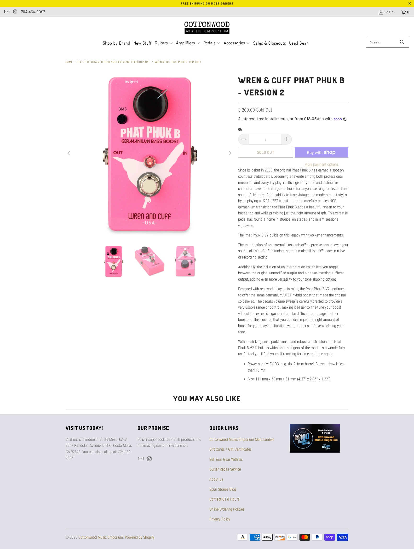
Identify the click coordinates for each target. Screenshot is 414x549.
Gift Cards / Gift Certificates (230, 449)
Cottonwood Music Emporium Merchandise (241, 439)
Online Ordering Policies (226, 509)
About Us (216, 479)
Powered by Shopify (140, 537)
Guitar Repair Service (225, 469)
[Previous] (69, 153)
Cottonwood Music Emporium (100, 537)
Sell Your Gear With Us (226, 459)
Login (389, 11)
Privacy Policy (219, 519)
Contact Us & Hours (224, 499)
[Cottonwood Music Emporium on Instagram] (14, 12)
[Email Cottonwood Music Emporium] (6, 12)
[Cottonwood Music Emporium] (207, 28)
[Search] (402, 42)
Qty (240, 129)
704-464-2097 (33, 11)
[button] (164, 43)
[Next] (230, 153)
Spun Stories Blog (222, 489)
